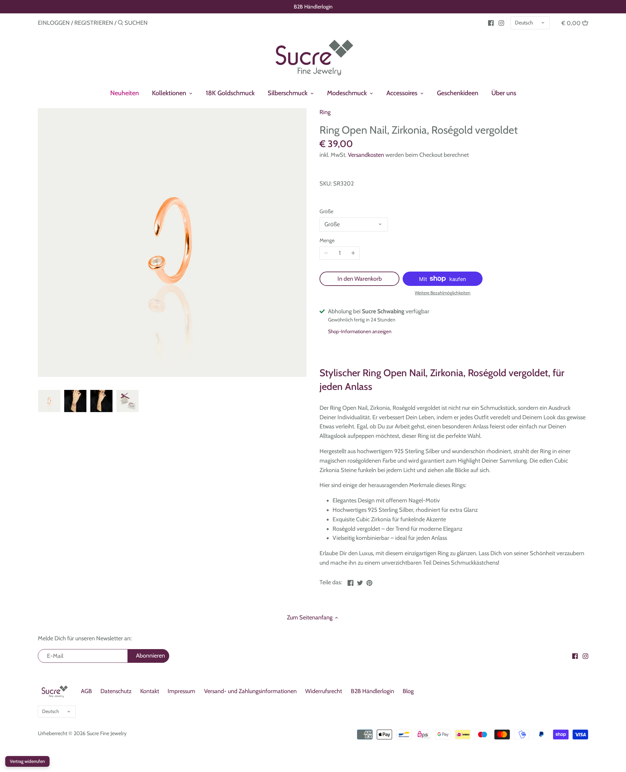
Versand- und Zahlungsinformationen (250, 691)
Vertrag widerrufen (27, 761)
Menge (327, 240)
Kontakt (149, 691)
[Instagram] (501, 22)
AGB (86, 691)
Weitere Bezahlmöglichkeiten (442, 292)
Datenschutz (115, 691)
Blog (408, 691)
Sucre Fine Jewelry (107, 733)
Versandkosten (366, 154)
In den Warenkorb (359, 278)
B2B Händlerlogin (313, 6)
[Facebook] (491, 22)
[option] (49, 401)
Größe (326, 211)
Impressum (181, 691)
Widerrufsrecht (323, 691)
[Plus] (353, 253)
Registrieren (93, 22)
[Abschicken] (120, 23)
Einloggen (54, 22)
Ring (325, 112)
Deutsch (524, 22)
